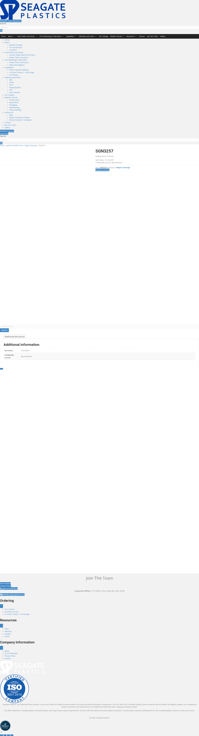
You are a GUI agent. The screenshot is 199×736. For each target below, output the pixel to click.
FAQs (7, 629)
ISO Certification (11, 653)
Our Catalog (103, 36)
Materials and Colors (86, 36)
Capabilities (70, 36)
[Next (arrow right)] (1, 369)
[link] (7, 40)
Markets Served (116, 36)
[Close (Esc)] (11, 735)
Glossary (8, 631)
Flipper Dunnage (31, 145)
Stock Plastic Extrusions (26, 36)
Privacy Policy (10, 656)
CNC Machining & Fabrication (50, 36)
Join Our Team (152, 36)
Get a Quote (10, 609)
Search (3, 23)
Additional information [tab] (15, 336)
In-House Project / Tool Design (17, 614)
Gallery (162, 36)
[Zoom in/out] (1, 735)
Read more (22, 566)
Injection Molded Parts (14, 145)
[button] (1, 30)
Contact (142, 36)
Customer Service (12, 612)
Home (3, 36)
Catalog (8, 634)
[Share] (8, 735)
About (10, 36)
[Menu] (1, 606)
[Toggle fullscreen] (4, 735)
